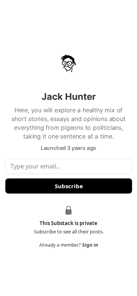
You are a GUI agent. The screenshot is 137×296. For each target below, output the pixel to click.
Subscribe (68, 186)
